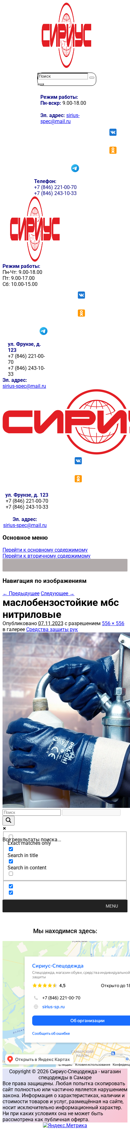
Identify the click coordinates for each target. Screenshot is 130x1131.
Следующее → (57, 593)
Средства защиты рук (52, 629)
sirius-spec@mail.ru (60, 118)
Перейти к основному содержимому (45, 550)
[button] (112, 906)
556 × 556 (113, 623)
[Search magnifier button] (9, 821)
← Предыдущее (21, 593)
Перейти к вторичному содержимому (47, 556)
